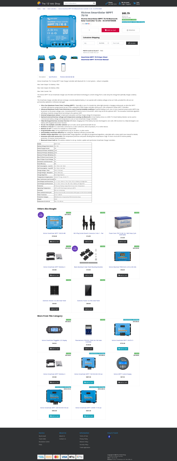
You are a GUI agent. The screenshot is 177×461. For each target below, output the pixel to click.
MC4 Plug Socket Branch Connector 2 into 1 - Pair (88, 233)
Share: (84, 23)
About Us (62, 436)
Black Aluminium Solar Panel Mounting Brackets (88, 267)
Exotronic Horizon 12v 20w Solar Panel (54, 301)
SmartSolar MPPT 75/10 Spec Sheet (94, 57)
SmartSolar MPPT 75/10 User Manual (95, 60)
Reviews (62, 77)
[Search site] (94, 3)
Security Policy (84, 444)
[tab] (42, 77)
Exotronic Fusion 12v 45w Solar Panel (88, 301)
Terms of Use (84, 436)
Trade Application (85, 447)
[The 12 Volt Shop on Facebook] (109, 436)
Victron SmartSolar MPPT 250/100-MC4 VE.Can (54, 408)
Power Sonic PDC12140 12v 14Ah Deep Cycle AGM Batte (122, 234)
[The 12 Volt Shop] (49, 3)
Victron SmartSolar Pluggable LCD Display (54, 340)
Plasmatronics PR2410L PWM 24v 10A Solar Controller (88, 341)
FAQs (40, 444)
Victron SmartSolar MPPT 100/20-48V (54, 233)
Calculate (133, 43)
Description (42, 77)
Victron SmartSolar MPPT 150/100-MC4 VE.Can (88, 374)
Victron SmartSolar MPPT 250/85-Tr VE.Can (88, 408)
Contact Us (62, 439)
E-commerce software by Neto (115, 456)
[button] (111, 3)
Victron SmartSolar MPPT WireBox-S (54, 267)
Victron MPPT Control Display (122, 374)
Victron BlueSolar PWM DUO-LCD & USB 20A (122, 267)
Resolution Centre (44, 442)
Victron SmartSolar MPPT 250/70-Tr (122, 340)
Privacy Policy (84, 439)
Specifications (53, 77)
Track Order (42, 439)
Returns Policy (84, 442)
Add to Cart (111, 30)
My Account (42, 436)
